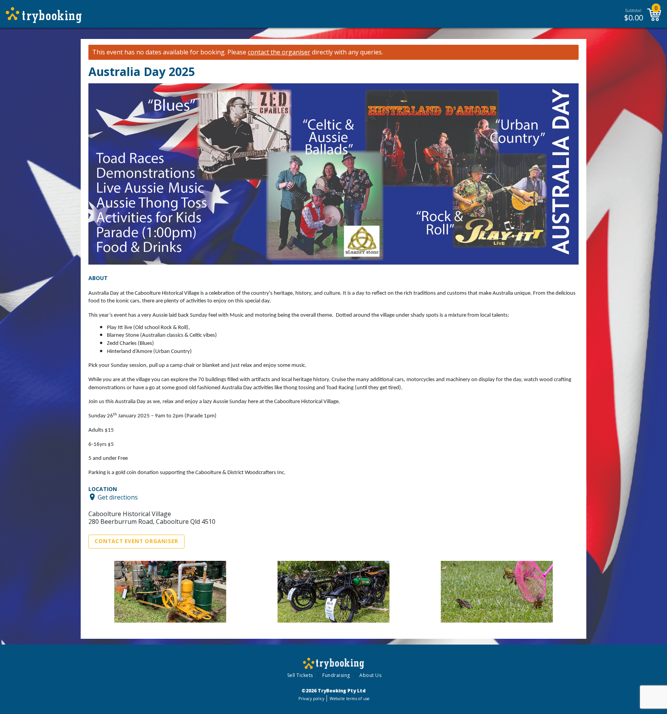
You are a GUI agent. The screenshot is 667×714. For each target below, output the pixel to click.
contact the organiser (279, 52)
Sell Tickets (300, 675)
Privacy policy (311, 698)
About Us (370, 675)
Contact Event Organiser (136, 541)
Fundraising (336, 675)
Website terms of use (349, 698)
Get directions (118, 497)
